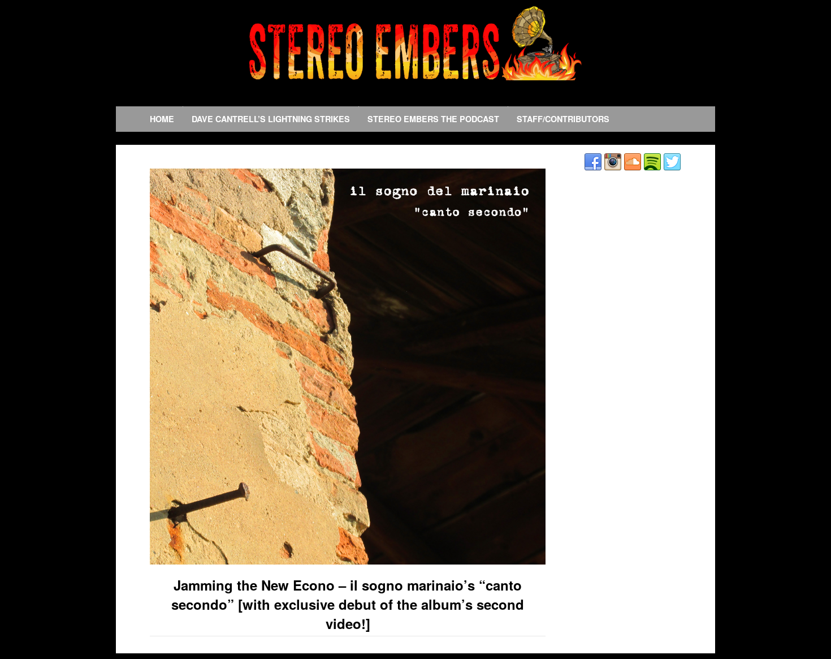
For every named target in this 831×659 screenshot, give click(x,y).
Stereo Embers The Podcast (433, 118)
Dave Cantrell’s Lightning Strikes (271, 118)
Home (162, 118)
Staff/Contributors (563, 118)
